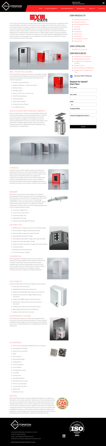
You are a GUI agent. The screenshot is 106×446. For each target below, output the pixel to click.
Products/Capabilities (51, 8)
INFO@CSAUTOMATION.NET (25, 436)
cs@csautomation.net (78, 3)
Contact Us (101, 8)
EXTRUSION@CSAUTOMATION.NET (30, 438)
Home (40, 8)
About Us (92, 8)
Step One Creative (31, 442)
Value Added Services (67, 8)
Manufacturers (81, 8)
